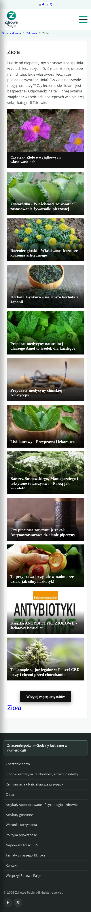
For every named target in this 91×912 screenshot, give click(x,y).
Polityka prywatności (22, 835)
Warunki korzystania (21, 824)
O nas (10, 794)
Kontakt (11, 865)
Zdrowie (32, 33)
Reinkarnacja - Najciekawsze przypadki (35, 784)
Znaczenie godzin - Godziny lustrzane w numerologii (37, 747)
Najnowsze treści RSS (22, 845)
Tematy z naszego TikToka (25, 855)
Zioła (14, 708)
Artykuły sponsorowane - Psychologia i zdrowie (42, 804)
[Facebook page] (41, 4)
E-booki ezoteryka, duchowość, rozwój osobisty (42, 774)
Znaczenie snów (18, 764)
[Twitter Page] (49, 4)
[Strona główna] (11, 19)
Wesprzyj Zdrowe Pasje (23, 875)
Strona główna (11, 33)
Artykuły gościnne (19, 814)
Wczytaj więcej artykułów (46, 696)
